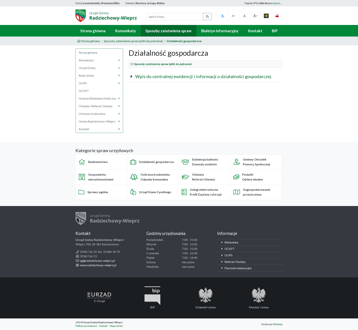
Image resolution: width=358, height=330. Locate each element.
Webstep (277, 324)
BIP (275, 31)
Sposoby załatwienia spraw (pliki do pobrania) (133, 41)
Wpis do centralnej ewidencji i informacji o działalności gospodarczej (203, 76)
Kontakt (255, 31)
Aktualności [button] (86, 60)
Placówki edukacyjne (238, 268)
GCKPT (84, 90)
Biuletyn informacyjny (219, 31)
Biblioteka (231, 242)
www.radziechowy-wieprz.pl (98, 265)
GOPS (228, 255)
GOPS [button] (83, 83)
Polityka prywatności (86, 325)
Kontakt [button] (84, 129)
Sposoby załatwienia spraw (168, 31)
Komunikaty (125, 31)
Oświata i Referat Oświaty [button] (95, 106)
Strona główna (93, 31)
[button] (222, 16)
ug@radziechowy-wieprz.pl (97, 260)
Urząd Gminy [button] (87, 68)
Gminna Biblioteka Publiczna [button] (97, 98)
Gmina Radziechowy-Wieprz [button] (97, 121)
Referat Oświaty (235, 261)
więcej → (277, 3)
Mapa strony (116, 325)
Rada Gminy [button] (86, 75)
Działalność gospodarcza (184, 41)
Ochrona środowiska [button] (92, 113)
